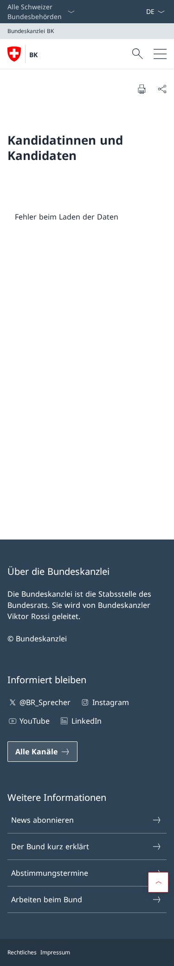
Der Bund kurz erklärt (50, 846)
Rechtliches (22, 952)
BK (33, 54)
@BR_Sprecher (45, 702)
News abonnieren (42, 820)
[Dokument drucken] (141, 89)
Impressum (55, 952)
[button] (158, 882)
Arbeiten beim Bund (46, 899)
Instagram (110, 702)
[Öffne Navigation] (160, 54)
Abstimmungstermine (49, 873)
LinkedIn (86, 721)
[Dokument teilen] (162, 89)
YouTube (34, 721)
